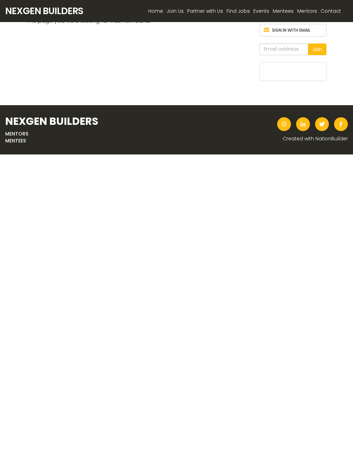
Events (261, 11)
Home (155, 11)
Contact (331, 11)
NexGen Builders (44, 10)
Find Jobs (238, 11)
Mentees (283, 11)
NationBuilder (331, 138)
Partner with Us (205, 11)
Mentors (307, 11)
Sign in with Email (291, 30)
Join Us (175, 11)
